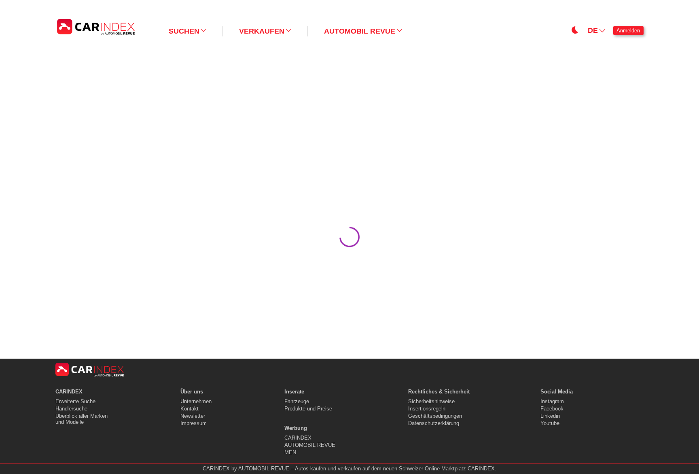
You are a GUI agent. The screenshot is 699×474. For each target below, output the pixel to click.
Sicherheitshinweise (431, 401)
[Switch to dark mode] (424, 6)
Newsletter (192, 416)
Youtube (549, 423)
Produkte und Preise (308, 409)
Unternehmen (196, 401)
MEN (290, 452)
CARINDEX (297, 438)
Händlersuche (71, 409)
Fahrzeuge (296, 401)
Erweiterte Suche (75, 401)
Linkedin (550, 416)
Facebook (551, 409)
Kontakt (189, 409)
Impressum (193, 423)
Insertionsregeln (426, 409)
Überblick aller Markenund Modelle (81, 419)
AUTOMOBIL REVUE (309, 445)
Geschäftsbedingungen (435, 416)
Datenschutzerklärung (433, 423)
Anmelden (628, 31)
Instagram (552, 401)
